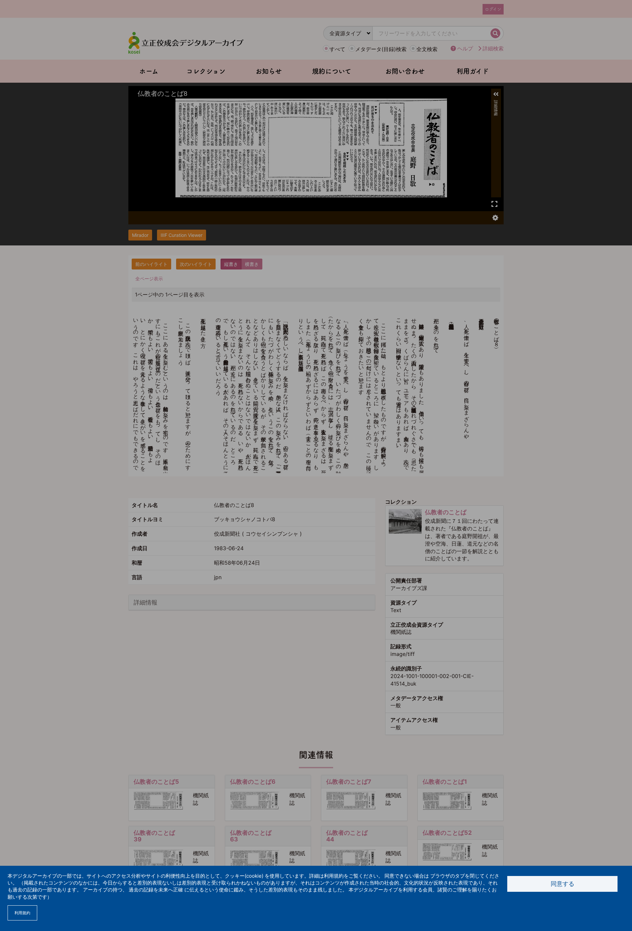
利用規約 (22, 912)
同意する (562, 883)
